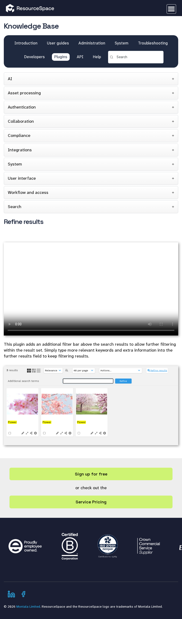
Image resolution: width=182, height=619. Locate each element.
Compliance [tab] (19, 135)
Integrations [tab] (20, 150)
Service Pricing (91, 502)
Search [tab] (14, 206)
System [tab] (15, 164)
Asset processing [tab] (24, 93)
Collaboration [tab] (21, 121)
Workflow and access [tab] (28, 192)
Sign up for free (91, 474)
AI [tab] (10, 79)
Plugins (60, 56)
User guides (58, 43)
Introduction (25, 43)
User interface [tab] (22, 178)
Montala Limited (28, 606)
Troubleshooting (153, 43)
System (121, 43)
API (80, 56)
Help (97, 56)
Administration (91, 43)
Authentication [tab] (22, 107)
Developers (34, 56)
